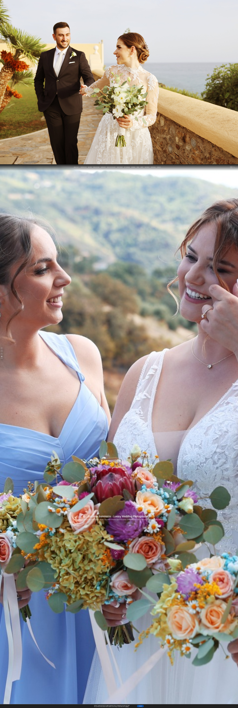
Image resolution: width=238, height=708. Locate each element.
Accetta (140, 706)
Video (138, 167)
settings (127, 706)
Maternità (147, 167)
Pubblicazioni (96, 167)
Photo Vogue (120, 167)
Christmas (153, 167)
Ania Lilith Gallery (111, 167)
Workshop (103, 167)
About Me (76, 167)
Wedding (133, 167)
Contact (159, 167)
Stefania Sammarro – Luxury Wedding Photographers (119, 516)
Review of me (84, 167)
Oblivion (90, 167)
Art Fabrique (127, 167)
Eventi (142, 167)
